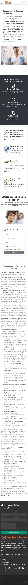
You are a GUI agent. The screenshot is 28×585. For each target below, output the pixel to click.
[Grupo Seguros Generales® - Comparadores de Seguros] (6, 2)
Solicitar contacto (14, 530)
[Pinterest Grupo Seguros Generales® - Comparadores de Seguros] (24, 580)
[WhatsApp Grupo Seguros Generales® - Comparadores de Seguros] (2, 566)
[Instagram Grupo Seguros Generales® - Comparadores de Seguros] (12, 566)
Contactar (18, 568)
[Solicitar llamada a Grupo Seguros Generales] (23, 566)
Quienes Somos (5, 568)
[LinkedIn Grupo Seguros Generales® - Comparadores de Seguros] (16, 566)
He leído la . (10, 528)
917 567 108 (5, 562)
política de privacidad (12, 528)
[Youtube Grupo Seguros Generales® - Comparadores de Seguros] (21, 580)
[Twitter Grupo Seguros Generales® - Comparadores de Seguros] (9, 566)
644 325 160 (14, 562)
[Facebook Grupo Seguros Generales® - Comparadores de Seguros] (5, 566)
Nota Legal (12, 568)
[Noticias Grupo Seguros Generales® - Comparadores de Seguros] (19, 566)
